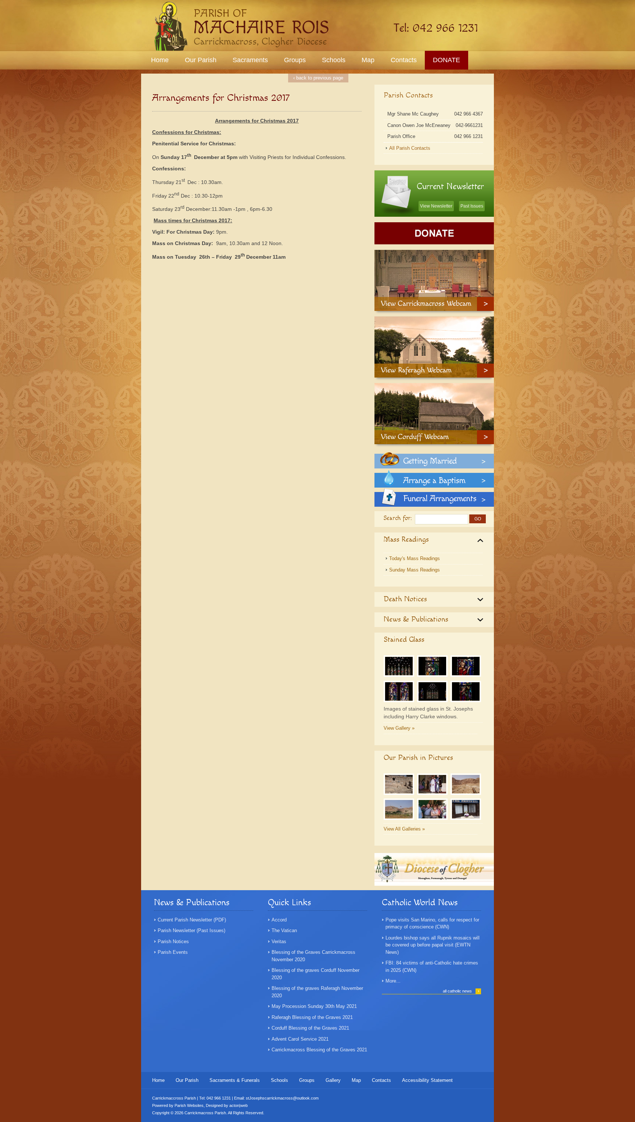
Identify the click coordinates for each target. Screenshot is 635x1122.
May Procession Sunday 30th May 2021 (314, 1006)
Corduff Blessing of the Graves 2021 (310, 1028)
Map (368, 60)
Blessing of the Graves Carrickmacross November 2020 (313, 955)
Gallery (333, 1080)
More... (393, 981)
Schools (333, 60)
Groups (295, 60)
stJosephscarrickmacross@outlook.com (282, 1098)
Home (160, 60)
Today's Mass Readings (414, 558)
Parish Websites (189, 1105)
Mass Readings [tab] (406, 539)
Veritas (279, 941)
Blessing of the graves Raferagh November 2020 (317, 991)
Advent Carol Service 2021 (300, 1039)
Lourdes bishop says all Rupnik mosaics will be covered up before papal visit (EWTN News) (432, 945)
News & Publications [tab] (416, 619)
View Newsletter (436, 206)
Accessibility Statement (427, 1080)
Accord (279, 920)
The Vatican (284, 930)
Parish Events (173, 952)
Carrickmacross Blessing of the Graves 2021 (319, 1049)
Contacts (404, 60)
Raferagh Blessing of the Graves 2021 (312, 1017)
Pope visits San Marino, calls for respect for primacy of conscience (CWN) (432, 923)
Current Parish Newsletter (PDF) (192, 920)
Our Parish (200, 60)
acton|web (238, 1105)
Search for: (398, 518)
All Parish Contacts (409, 148)
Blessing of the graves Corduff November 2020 (315, 973)
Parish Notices (173, 941)
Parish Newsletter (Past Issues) (191, 930)
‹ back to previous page (318, 78)
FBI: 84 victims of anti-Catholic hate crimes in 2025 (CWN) (431, 966)
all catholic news (461, 991)
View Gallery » (399, 728)
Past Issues (471, 206)
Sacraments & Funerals (234, 1080)
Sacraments (250, 60)
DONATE (446, 60)
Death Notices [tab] (405, 599)
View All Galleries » (404, 829)
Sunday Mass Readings (414, 570)
